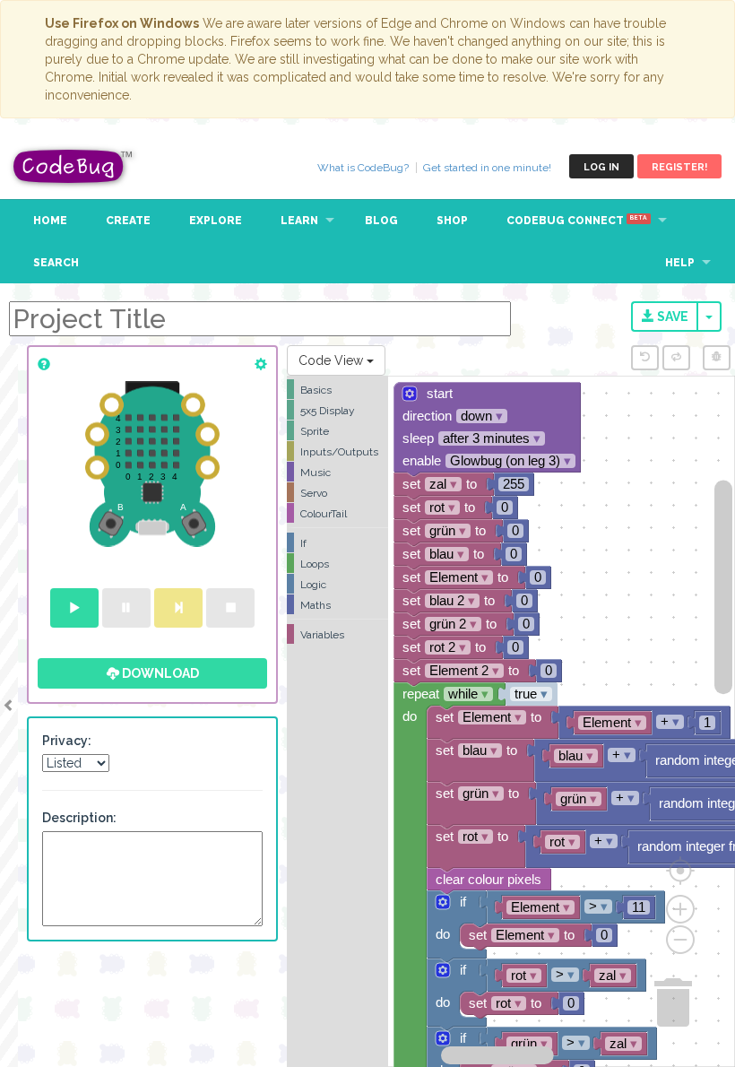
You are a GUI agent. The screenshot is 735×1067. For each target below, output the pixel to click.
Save (671, 316)
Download (159, 673)
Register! (679, 167)
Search (56, 262)
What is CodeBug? (363, 167)
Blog (381, 220)
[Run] (74, 608)
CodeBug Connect (576, 220)
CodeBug (73, 166)
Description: (79, 818)
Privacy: (66, 740)
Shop (452, 220)
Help (680, 262)
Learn (299, 220)
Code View (332, 360)
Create (128, 220)
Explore (215, 220)
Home (50, 220)
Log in (601, 167)
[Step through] (178, 608)
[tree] (337, 512)
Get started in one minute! (487, 167)
